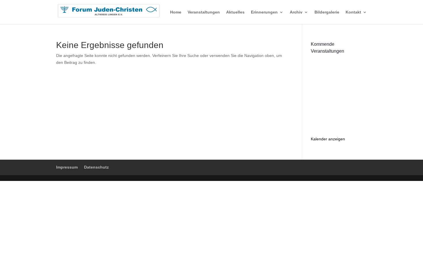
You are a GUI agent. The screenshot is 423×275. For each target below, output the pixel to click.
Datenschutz (96, 167)
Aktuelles (235, 12)
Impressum (67, 167)
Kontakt (353, 12)
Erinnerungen (264, 12)
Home (175, 12)
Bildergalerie (327, 12)
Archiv (296, 12)
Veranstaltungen (204, 12)
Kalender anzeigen (328, 139)
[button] (12, 262)
